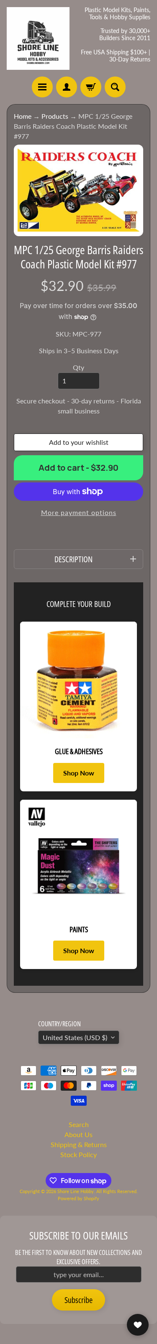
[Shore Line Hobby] (38, 38)
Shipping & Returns (79, 1144)
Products (54, 116)
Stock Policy (78, 1154)
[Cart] (90, 87)
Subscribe (78, 1300)
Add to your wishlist (78, 442)
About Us (78, 1134)
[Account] (66, 87)
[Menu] (42, 87)
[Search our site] (115, 87)
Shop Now (78, 773)
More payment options (78, 512)
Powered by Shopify (78, 1198)
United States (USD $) (75, 1037)
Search (79, 1124)
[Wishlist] (138, 1325)
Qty (78, 367)
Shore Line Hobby (75, 1191)
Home (22, 116)
